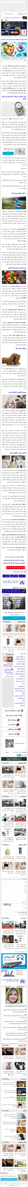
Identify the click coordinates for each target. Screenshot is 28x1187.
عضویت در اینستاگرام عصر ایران (12, 711)
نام (25, 881)
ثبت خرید (14, 618)
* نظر (25, 891)
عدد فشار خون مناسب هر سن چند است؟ (20, 681)
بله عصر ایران (5, 119)
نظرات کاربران (14, 576)
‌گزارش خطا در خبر (24, 755)
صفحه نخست (25, 36)
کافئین (21, 411)
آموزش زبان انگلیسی (13, 729)
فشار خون (7, 71)
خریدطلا (8, 153)
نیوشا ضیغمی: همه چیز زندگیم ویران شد (15, 1006)
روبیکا (10, 119)
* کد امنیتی (24, 902)
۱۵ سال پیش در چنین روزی (12, 715)
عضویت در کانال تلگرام (18, 119)
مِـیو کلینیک (10, 88)
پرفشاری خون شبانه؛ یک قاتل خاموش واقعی (13, 563)
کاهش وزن (23, 133)
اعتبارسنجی (24, 914)
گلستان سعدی (11, 725)
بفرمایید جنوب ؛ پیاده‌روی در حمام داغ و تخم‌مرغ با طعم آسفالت (8, 664)
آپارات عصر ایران (13, 734)
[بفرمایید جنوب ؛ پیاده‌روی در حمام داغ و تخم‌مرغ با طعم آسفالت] (8, 659)
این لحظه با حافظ (12, 720)
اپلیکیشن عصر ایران (19, 743)
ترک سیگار (20, 373)
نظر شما (24, 879)
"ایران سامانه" (11, 1185)
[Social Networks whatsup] (18, 588)
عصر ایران (24, 66)
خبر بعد (21, 576)
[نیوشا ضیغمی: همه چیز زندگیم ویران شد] (14, 996)
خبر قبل (7, 576)
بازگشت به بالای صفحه (20, 952)
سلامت (21, 36)
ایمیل (25, 886)
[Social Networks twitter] (16, 588)
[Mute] (6, 608)
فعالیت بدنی (23, 211)
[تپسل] (3, 595)
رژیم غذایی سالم (16, 286)
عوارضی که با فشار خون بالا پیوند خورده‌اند (14, 560)
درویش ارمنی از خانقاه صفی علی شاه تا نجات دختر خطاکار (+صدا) (10, 581)
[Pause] (4, 608)
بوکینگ (20, 914)
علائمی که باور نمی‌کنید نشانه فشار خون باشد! (20, 674)
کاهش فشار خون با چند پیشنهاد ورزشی (20, 698)
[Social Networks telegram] (14, 588)
